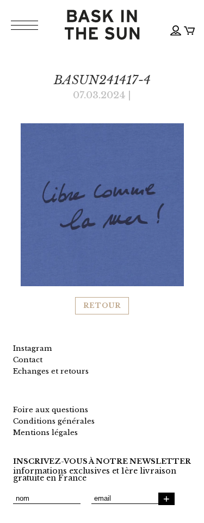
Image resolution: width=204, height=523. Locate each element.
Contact (27, 359)
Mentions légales (45, 432)
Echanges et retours (51, 371)
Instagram (32, 348)
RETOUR (102, 305)
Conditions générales (54, 421)
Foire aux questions (50, 409)
